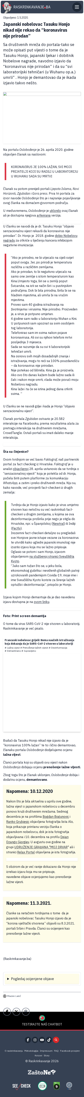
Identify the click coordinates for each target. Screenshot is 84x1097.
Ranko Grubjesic (17, 822)
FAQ (56, 1050)
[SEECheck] (21, 1086)
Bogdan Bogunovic (56, 816)
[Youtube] (42, 1040)
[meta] (69, 1086)
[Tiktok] (49, 1040)
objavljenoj (21, 469)
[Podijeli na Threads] (26, 1012)
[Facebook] (28, 1040)
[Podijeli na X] (16, 1012)
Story (46, 1055)
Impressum (46, 1050)
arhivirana (44, 215)
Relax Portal (26, 852)
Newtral (58, 524)
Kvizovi (38, 1055)
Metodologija (31, 1050)
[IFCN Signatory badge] (57, 1086)
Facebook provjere (70, 1050)
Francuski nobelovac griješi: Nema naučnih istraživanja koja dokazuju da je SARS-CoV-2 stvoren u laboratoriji (39, 641)
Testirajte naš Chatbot (42, 1024)
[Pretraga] (56, 1040)
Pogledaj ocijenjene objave (32, 979)
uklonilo (55, 211)
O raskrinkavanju (14, 1050)
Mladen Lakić (14, 996)
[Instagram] (35, 1040)
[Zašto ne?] (42, 1072)
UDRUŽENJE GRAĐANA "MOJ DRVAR (41, 847)
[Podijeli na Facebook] (7, 1012)
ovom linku (41, 602)
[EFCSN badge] (42, 1086)
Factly (16, 528)
